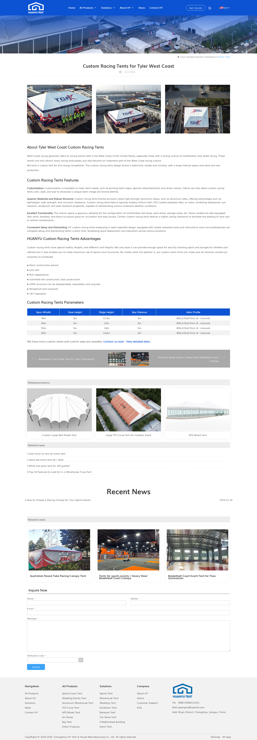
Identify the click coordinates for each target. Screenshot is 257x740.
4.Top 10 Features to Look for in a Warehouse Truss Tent (59, 472)
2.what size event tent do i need (45, 459)
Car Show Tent (108, 717)
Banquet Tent (107, 712)
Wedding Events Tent (74, 698)
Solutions (210, 56)
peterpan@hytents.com (191, 707)
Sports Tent (106, 693)
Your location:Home (191, 56)
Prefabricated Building (112, 722)
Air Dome (67, 717)
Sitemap (215, 737)
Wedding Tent (108, 703)
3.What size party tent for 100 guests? (48, 465)
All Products (31, 693)
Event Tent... (106, 726)
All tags (226, 737)
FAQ (139, 707)
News (28, 707)
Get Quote (195, 8)
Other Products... (71, 726)
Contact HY (31, 712)
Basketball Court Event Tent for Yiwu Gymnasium (192, 577)
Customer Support (147, 703)
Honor (140, 698)
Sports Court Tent (72, 693)
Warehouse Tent (109, 698)
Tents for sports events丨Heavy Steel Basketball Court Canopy (123, 577)
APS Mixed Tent (71, 712)
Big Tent (67, 722)
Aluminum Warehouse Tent (77, 703)
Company (143, 686)
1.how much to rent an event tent (46, 453)
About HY (30, 698)
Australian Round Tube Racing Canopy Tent (58, 576)
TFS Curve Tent (70, 707)
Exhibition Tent (108, 707)
